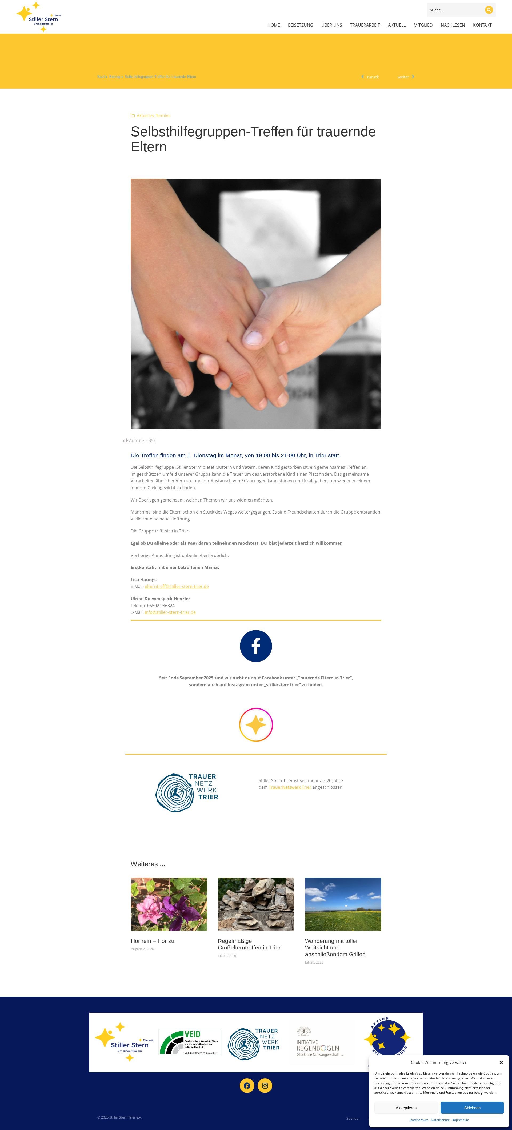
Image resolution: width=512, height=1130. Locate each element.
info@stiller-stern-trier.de (170, 612)
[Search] (489, 10)
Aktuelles (145, 115)
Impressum (460, 1119)
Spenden (353, 1118)
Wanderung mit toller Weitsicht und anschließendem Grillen (335, 947)
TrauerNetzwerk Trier (290, 787)
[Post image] (169, 904)
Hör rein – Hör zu (152, 941)
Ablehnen (472, 1107)
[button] (501, 1062)
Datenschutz (419, 1119)
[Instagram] (265, 1085)
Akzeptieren (406, 1107)
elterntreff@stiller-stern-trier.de (177, 586)
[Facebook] (247, 1085)
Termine (163, 115)
